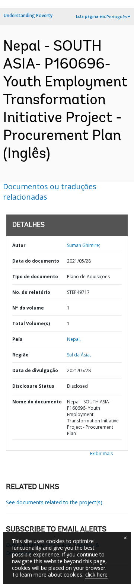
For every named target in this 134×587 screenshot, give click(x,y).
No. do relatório (31, 292)
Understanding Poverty (28, 15)
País (17, 339)
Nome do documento (37, 402)
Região (20, 355)
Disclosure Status (33, 386)
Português (116, 16)
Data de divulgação (35, 370)
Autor (19, 245)
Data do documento (35, 261)
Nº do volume (28, 308)
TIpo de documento (35, 276)
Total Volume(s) (31, 323)
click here (96, 574)
